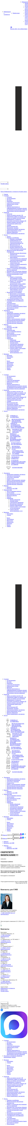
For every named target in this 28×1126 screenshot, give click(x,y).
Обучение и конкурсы (13, 1119)
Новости (9, 326)
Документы (10, 312)
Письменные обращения (16, 504)
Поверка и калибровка (16, 239)
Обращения (25, 2)
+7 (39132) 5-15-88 (5, 959)
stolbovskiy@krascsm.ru (7, 966)
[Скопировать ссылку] (25, 834)
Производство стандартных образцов (17, 1107)
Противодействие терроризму (15, 484)
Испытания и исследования (17, 293)
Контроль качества (12, 495)
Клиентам (9, 214)
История (9, 377)
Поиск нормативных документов (15, 409)
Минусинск (10, 520)
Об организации (11, 376)
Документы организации (13, 476)
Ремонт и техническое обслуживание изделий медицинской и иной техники (18, 278)
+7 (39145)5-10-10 (5, 953)
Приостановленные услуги (14, 407)
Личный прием (14, 501)
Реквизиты (10, 379)
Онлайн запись (23, 191)
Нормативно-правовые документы (16, 474)
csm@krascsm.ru (5, 936)
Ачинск (9, 515)
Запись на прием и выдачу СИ (15, 391)
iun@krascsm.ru (5, 960)
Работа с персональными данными (16, 480)
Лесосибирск (10, 519)
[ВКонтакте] (23, 834)
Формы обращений (15, 499)
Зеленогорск (10, 522)
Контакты (9, 355)
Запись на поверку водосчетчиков (16, 394)
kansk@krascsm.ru (5, 949)
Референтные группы (12, 381)
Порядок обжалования (16, 505)
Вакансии (9, 383)
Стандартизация (11, 1118)
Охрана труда (10, 478)
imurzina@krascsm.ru (6, 982)
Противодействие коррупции (14, 483)
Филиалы (6, 1060)
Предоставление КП (12, 402)
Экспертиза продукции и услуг (15, 1114)
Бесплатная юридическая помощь (16, 481)
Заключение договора (12, 404)
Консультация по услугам (13, 494)
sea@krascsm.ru (5, 914)
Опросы (9, 497)
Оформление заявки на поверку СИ (16, 393)
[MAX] (21, 834)
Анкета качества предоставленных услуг (16, 510)
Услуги (9, 236)
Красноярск (10, 513)
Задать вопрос (10, 492)
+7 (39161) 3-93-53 (5, 947)
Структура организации (13, 380)
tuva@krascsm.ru (5, 977)
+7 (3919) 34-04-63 (5, 970)
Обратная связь (11, 330)
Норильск (9, 523)
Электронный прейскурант (14, 400)
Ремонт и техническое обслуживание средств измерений (17, 1105)
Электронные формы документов (16, 405)
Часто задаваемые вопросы (14, 491)
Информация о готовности (11, 191)
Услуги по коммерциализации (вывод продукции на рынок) (17, 1122)
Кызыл (8, 525)
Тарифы (9, 401)
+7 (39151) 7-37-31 (5, 940)
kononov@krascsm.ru (6, 954)
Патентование (10, 1124)
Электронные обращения (16, 502)
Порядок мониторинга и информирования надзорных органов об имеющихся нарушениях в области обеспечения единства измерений (17, 386)
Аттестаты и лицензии (13, 477)
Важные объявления (12, 408)
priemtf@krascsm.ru (6, 971)
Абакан (9, 526)
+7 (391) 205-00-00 (5, 935)
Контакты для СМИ (12, 488)
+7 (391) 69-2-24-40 (6, 964)
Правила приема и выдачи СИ (15, 398)
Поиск (2, 191)
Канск (8, 518)
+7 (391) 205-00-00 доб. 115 (8, 913)
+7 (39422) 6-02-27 (5, 975)
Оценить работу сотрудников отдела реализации (18, 507)
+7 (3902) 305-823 (5, 981)
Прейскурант (16, 13)
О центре (9, 197)
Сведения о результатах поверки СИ (16, 397)
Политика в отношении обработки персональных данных (13, 1056)
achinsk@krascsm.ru (6, 942)
